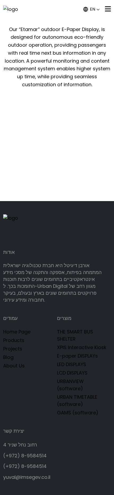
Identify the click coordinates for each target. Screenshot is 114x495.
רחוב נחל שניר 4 (20, 444)
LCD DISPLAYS (72, 373)
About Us (14, 365)
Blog (8, 357)
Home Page (16, 331)
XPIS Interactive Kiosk (81, 347)
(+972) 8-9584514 (25, 455)
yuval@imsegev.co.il (26, 477)
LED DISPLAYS (71, 364)
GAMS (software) (77, 412)
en (92, 9)
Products (13, 340)
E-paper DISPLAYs (77, 356)
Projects (12, 348)
